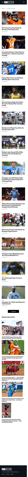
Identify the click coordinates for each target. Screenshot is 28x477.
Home (3, 8)
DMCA (12, 474)
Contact (8, 474)
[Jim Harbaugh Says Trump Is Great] (13, 268)
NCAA (3, 276)
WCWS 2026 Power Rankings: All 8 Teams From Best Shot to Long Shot (12, 337)
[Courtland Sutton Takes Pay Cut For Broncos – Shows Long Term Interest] (13, 42)
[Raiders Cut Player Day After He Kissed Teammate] (13, 118)
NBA (3, 100)
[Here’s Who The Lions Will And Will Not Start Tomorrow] (13, 68)
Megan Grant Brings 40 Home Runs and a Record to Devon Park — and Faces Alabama (13, 400)
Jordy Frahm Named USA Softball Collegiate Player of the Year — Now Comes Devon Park (12, 421)
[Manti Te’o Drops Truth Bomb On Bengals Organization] (13, 219)
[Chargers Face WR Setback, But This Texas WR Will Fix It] (13, 244)
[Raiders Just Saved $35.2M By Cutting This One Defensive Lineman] (13, 142)
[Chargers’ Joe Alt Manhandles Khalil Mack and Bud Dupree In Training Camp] (13, 168)
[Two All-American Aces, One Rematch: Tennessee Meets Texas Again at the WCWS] (13, 347)
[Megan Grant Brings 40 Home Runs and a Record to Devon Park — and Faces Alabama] (13, 389)
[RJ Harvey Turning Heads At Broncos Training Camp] (13, 18)
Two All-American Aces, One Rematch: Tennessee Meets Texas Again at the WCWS (12, 358)
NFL (3, 26)
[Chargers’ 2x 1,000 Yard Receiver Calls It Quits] (13, 292)
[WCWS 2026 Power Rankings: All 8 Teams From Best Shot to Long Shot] (13, 327)
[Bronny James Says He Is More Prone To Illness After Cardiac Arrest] (13, 92)
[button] (3, 2)
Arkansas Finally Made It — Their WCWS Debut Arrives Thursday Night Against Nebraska (13, 379)
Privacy (3, 474)
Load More (13, 311)
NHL (3, 150)
